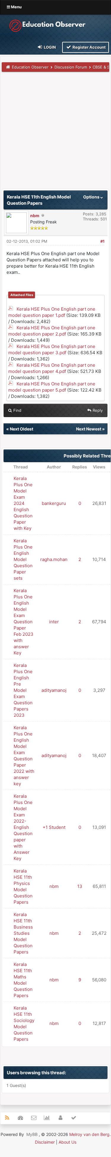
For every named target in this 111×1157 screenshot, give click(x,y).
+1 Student (54, 827)
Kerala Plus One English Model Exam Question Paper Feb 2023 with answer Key (23, 622)
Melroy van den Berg (89, 1134)
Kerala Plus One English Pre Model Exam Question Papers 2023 (23, 690)
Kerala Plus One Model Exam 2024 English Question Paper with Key (23, 503)
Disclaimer (45, 1142)
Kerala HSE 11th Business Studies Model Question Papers (23, 933)
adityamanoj (54, 690)
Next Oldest (21, 428)
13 (79, 886)
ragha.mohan (53, 559)
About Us (67, 1142)
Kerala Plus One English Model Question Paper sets (23, 559)
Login (49, 47)
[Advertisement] (55, 133)
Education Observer (30, 67)
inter (54, 621)
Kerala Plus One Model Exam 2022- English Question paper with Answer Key (23, 827)
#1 (102, 241)
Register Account (89, 47)
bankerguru (54, 503)
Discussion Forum (70, 67)
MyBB (32, 1134)
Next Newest (88, 428)
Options (91, 196)
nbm (34, 215)
